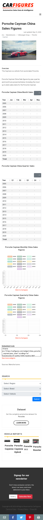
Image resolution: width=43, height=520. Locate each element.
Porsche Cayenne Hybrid (18, 448)
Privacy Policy (23, 509)
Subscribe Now (25, 496)
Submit (37, 399)
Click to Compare (21, 290)
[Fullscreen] (35, 93)
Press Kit (33, 509)
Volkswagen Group (23, 35)
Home (2, 35)
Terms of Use (11, 509)
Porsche (34, 35)
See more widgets (8, 358)
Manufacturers (10, 35)
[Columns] (39, 93)
